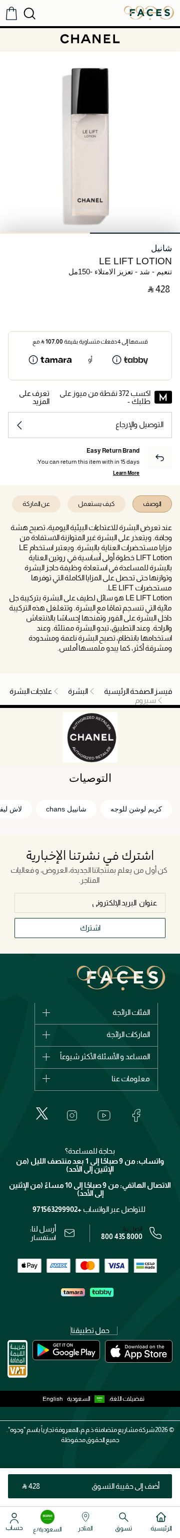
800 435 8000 (121, 1237)
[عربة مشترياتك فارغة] (11, 13)
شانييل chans (66, 809)
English (52, 1398)
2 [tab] (45, 233)
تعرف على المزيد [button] (34, 397)
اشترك (90, 928)
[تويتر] (42, 1113)
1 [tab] (135, 233)
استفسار (43, 1238)
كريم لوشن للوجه (136, 809)
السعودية (78, 1398)
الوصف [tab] (152, 503)
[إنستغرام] (72, 1115)
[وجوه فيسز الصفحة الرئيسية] (149, 12)
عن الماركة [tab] (36, 503)
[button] (88, 1399)
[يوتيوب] (104, 1115)
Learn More (126, 473)
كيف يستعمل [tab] (96, 503)
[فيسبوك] (136, 1115)
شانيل (161, 248)
